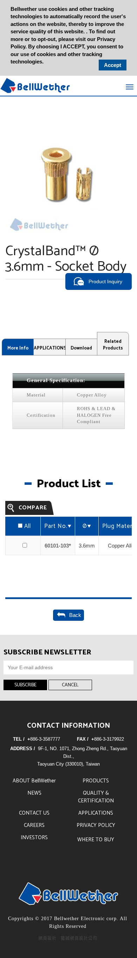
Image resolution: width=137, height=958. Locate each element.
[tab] (18, 347)
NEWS (34, 793)
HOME (35, 85)
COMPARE (33, 507)
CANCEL (70, 685)
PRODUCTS (96, 780)
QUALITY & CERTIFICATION (96, 797)
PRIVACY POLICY (96, 825)
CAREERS (34, 825)
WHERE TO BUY (95, 839)
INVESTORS (34, 837)
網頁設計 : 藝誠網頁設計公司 (67, 938)
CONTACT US (34, 813)
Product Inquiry (105, 281)
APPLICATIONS (95, 813)
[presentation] (18, 347)
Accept (112, 65)
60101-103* (58, 546)
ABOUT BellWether (34, 780)
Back (73, 615)
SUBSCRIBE (25, 685)
